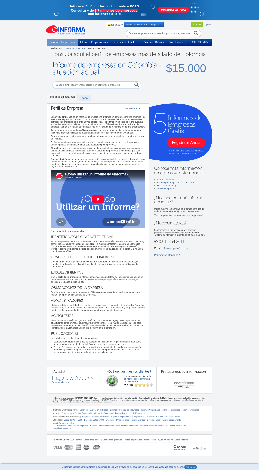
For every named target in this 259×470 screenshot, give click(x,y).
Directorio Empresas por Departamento (164, 420)
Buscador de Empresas (78, 426)
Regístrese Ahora (186, 143)
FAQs (85, 98)
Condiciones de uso (92, 440)
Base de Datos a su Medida (168, 416)
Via (96, 447)
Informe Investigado (190, 410)
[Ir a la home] (65, 30)
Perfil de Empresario (83, 413)
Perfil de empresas (166, 188)
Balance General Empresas (102, 426)
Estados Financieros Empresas (153, 426)
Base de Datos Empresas (127, 426)
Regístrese (156, 24)
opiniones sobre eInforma (136, 379)
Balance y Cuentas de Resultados (124, 410)
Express (78, 447)
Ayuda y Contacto (165, 440)
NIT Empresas (60, 426)
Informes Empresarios (93, 42)
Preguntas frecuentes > (63, 382)
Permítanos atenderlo (166, 254)
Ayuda (208, 24)
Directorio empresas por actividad (130, 420)
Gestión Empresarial (177, 426)
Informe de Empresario (103, 413)
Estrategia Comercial (62, 428)
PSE (87, 447)
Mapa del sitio (150, 440)
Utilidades (57, 420)
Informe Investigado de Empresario (130, 413)
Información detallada (62, 96)
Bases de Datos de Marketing (67, 416)
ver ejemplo (131, 108)
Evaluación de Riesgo (99, 410)
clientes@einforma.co (176, 248)
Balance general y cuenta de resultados (176, 182)
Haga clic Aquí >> (73, 378)
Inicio (61, 48)
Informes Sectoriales (125, 42)
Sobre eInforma (181, 440)
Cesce (181, 448)
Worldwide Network (199, 448)
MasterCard (68, 447)
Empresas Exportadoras (121, 416)
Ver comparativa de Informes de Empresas (178, 215)
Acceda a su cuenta (135, 24)
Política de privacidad (133, 440)
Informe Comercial (165, 179)
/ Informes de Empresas (76, 48)
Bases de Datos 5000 (73, 420)
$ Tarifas (197, 24)
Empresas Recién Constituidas (95, 416)
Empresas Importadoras (144, 416)
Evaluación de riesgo (167, 185)
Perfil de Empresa (80, 410)
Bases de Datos (152, 42)
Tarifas (79, 440)
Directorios (175, 42)
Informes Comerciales (150, 410)
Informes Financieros (171, 410)
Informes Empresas (61, 42)
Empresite (110, 420)
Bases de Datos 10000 (94, 420)
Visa (57, 447)
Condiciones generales (112, 440)
